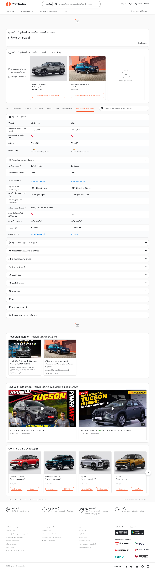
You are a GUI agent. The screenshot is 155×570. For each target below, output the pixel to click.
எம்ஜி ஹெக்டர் (84, 476)
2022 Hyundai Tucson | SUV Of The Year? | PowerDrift (27, 430)
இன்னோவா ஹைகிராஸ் (103, 489)
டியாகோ (138, 489)
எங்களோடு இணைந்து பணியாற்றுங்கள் (17, 534)
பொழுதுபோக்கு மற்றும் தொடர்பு (85, 108)
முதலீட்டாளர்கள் (10, 547)
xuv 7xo (67, 489)
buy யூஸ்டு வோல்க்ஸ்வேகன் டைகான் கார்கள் (87, 95)
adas (57, 108)
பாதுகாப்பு (49, 108)
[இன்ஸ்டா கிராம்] (142, 567)
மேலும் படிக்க (142, 43)
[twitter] (131, 567)
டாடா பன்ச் (119, 476)
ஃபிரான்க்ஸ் (16, 489)
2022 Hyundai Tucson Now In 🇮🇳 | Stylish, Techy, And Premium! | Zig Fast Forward (106, 430)
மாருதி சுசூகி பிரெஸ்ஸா (17, 476)
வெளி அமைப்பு (39, 108)
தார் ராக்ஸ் (52, 489)
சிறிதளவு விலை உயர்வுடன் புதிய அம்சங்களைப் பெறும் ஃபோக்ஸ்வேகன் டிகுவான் (60, 364)
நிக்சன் (32, 489)
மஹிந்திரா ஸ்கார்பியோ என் (53, 476)
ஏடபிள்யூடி (74, 234)
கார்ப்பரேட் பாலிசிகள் (11, 544)
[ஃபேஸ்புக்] (126, 567)
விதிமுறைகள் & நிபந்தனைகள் (14, 537)
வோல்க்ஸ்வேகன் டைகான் (80, 84)
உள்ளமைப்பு (28, 108)
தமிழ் (122, 3)
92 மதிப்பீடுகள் (84, 152)
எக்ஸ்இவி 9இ (87, 489)
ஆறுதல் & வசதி (16, 108)
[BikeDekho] (122, 543)
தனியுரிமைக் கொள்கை (12, 540)
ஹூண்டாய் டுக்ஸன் (39, 84)
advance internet (67, 108)
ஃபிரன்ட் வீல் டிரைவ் (38, 234)
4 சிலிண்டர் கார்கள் (38, 182)
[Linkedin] (148, 567)
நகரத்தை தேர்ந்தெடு (140, 11)
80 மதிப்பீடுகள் (45, 152)
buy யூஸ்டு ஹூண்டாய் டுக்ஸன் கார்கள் (48, 95)
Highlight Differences (18, 77)
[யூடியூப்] (137, 567)
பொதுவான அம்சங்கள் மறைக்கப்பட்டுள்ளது (19, 70)
